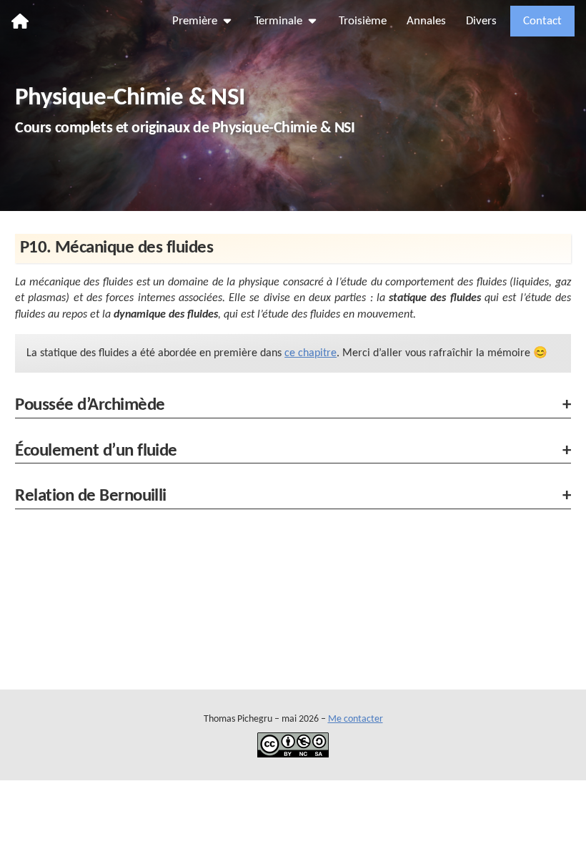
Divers (481, 21)
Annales (426, 21)
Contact (542, 21)
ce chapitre (310, 353)
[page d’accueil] (20, 21)
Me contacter (355, 719)
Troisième (363, 21)
